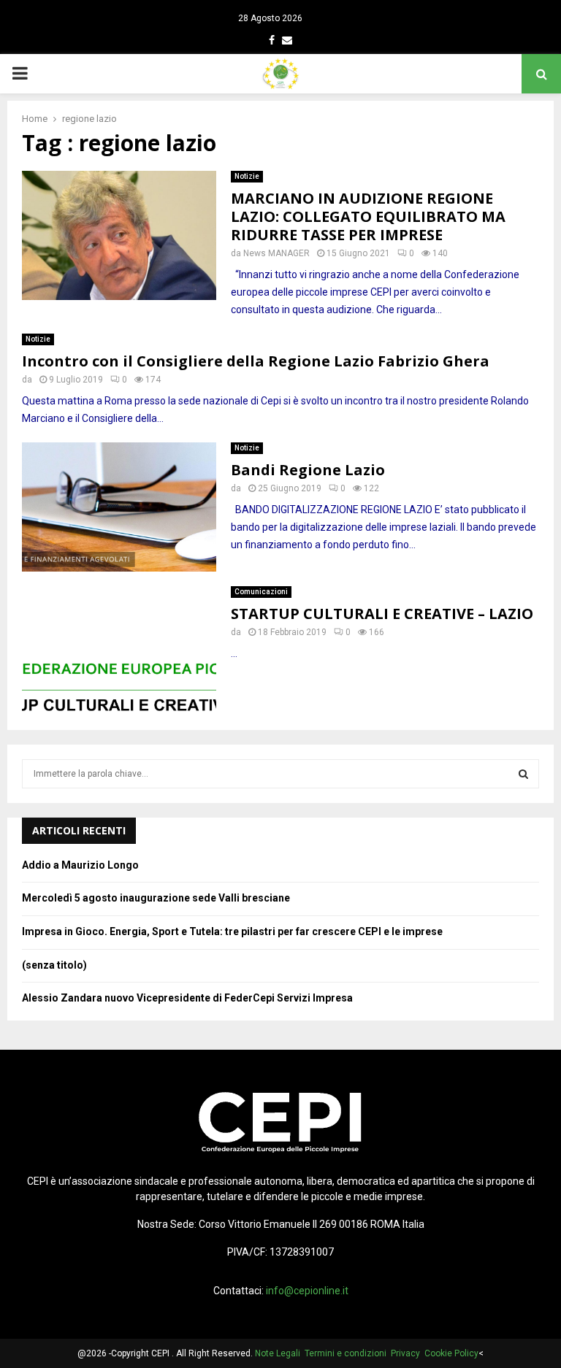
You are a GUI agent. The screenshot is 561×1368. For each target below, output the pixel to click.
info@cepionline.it (307, 1290)
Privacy (407, 1353)
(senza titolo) (54, 965)
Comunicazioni (261, 592)
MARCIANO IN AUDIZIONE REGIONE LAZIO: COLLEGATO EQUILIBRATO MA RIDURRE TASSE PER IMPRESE (368, 216)
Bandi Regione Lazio (308, 470)
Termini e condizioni (348, 1353)
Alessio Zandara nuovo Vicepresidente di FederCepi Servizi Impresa (187, 998)
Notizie (246, 176)
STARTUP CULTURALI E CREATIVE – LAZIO (382, 613)
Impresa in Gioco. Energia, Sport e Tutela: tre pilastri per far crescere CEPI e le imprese (232, 931)
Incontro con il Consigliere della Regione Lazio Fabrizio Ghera (255, 361)
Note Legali (280, 1353)
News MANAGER (276, 253)
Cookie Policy (451, 1353)
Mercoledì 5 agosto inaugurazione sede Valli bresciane (156, 898)
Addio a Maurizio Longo (80, 865)
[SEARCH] (523, 773)
